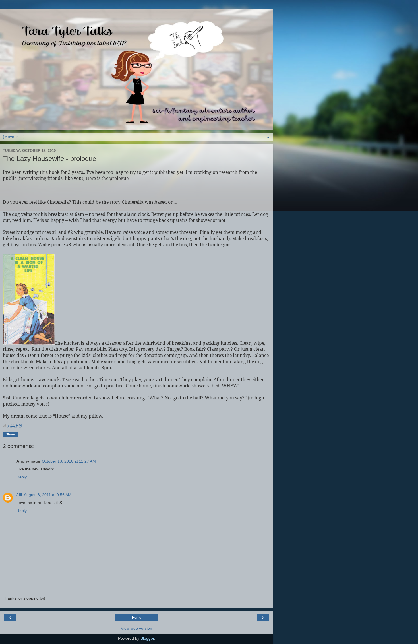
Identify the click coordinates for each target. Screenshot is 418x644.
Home (136, 618)
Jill (19, 494)
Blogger (147, 638)
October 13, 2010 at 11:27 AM (69, 461)
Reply (21, 477)
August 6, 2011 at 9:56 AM (47, 494)
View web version (136, 628)
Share (10, 434)
